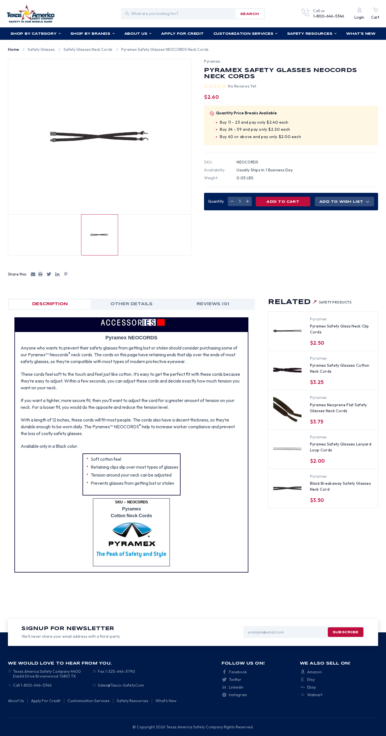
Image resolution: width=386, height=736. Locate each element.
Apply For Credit (182, 33)
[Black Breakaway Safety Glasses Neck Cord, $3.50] (287, 488)
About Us (135, 33)
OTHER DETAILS (131, 304)
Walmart (314, 694)
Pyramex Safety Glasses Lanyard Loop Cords (340, 447)
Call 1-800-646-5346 (32, 685)
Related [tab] (310, 302)
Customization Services (243, 33)
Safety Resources (309, 33)
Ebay (311, 687)
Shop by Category (33, 33)
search (249, 14)
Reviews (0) (213, 304)
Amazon (314, 671)
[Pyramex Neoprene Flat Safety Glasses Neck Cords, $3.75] (287, 409)
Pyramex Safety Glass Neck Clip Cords (339, 329)
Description (50, 304)
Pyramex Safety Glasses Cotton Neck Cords (340, 368)
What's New (361, 33)
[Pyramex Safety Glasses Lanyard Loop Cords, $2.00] (287, 449)
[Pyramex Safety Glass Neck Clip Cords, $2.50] (287, 331)
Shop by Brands (90, 33)
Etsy (311, 679)
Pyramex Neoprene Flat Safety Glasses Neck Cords (338, 407)
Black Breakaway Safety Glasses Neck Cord (340, 486)
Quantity (216, 201)
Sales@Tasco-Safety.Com (121, 685)
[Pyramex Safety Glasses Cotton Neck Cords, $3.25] (287, 370)
